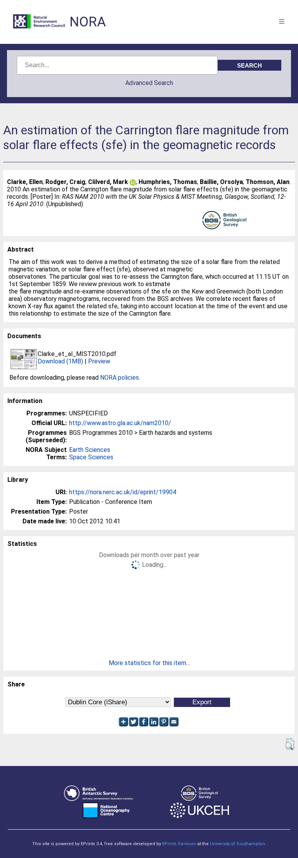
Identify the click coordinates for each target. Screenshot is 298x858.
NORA (87, 22)
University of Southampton (237, 843)
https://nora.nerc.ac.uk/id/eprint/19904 (122, 492)
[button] (289, 744)
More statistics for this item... (149, 663)
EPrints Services (179, 843)
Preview (99, 361)
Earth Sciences (89, 449)
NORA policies (119, 377)
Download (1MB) (60, 361)
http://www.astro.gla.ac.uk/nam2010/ (120, 423)
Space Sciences (91, 457)
